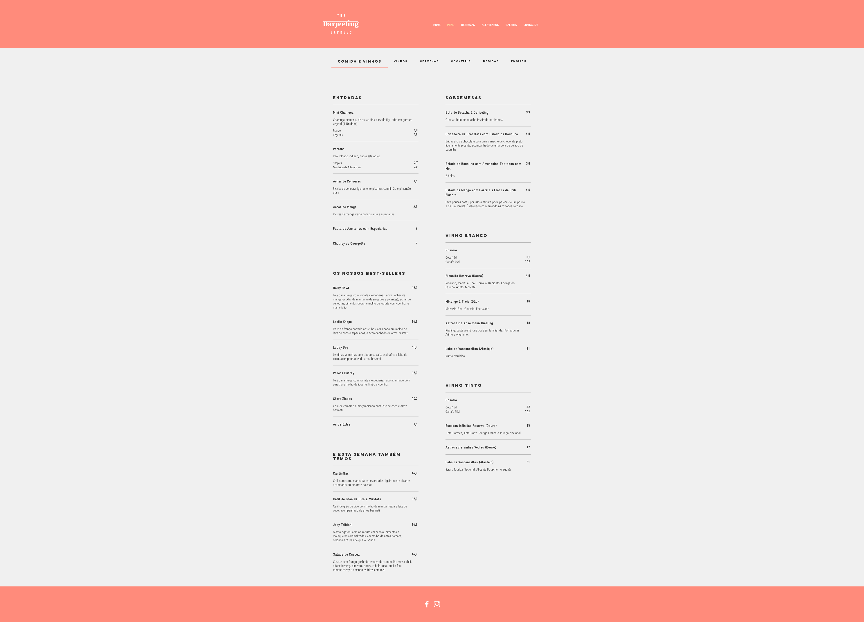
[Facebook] (427, 604)
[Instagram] (437, 604)
